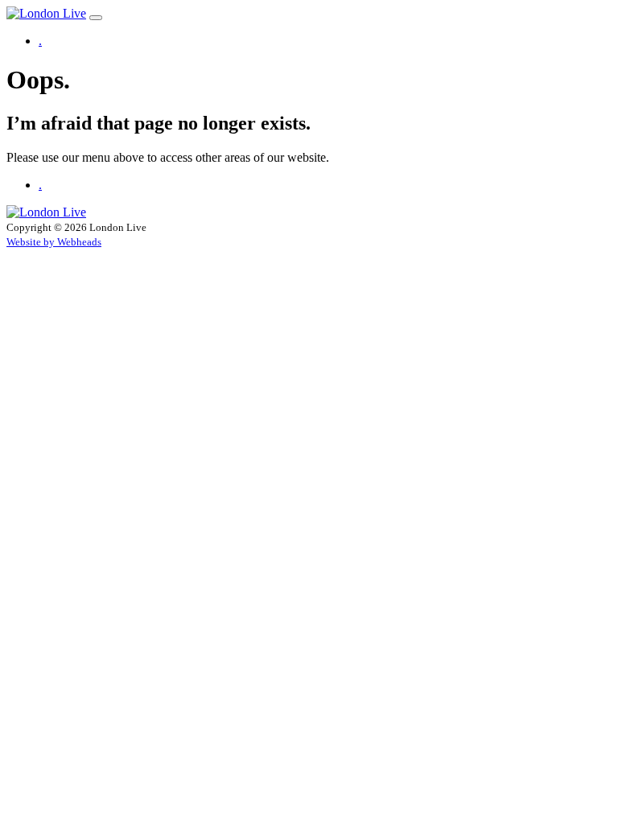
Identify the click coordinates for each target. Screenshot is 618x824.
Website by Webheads (53, 242)
